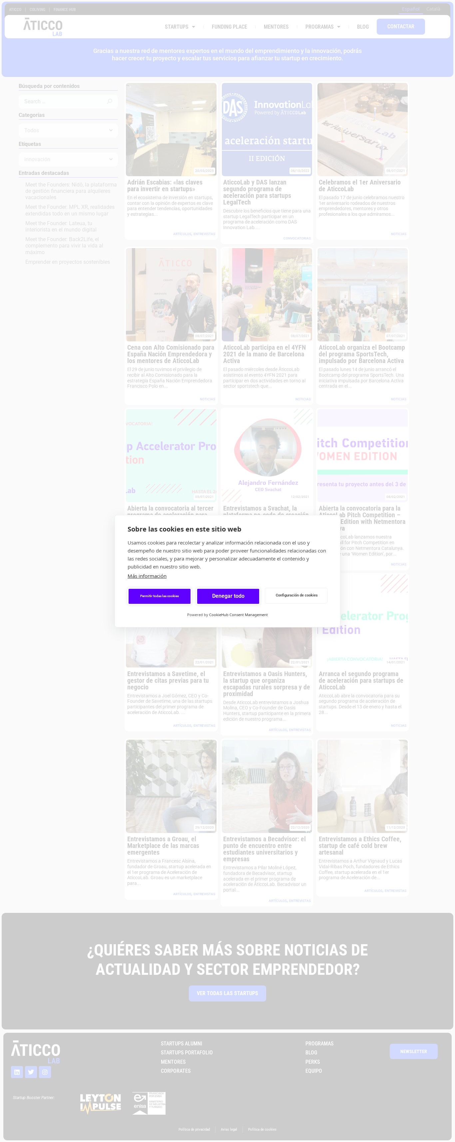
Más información (147, 575)
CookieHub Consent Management (238, 614)
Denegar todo (228, 596)
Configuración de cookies (297, 595)
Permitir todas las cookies (159, 596)
